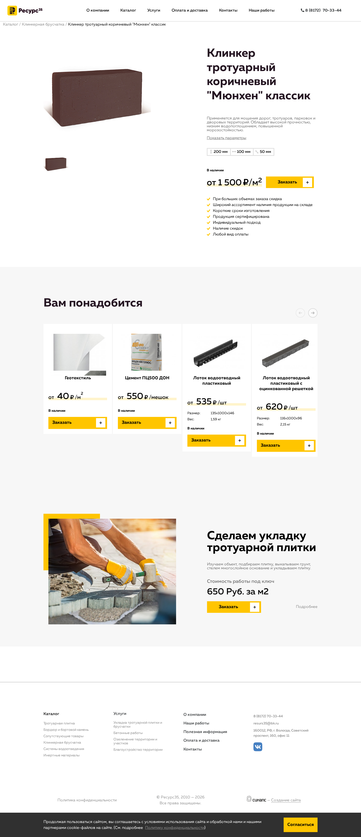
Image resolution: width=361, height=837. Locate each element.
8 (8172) (322, 11)
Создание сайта (286, 800)
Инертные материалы (61, 755)
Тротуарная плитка (59, 723)
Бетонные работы (128, 733)
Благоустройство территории (138, 749)
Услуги (153, 11)
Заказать (228, 607)
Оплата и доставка (190, 11)
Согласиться (300, 824)
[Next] (313, 313)
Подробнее (307, 607)
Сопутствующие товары (63, 736)
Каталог (128, 11)
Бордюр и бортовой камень (66, 730)
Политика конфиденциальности (87, 800)
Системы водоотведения (63, 749)
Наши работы (262, 11)
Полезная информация (205, 732)
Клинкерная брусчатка (43, 25)
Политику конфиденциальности (174, 828)
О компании (97, 11)
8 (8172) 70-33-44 (268, 716)
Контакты (228, 11)
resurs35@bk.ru (266, 723)
